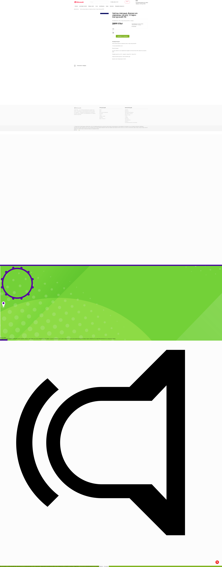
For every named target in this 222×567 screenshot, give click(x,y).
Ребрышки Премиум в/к (118, 84)
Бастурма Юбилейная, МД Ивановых (83, 85)
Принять (101, 566)
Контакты (127, 118)
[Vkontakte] (74, 116)
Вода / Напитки (102, 118)
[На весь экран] (2, 563)
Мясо (100, 109)
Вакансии (127, 111)
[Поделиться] (1, 563)
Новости (126, 121)
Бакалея (101, 117)
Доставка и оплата (129, 113)
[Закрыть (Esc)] (0, 563)
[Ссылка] (79, 2)
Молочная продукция (103, 112)
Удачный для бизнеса (129, 112)
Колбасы (101, 113)
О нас (126, 116)
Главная (126, 109)
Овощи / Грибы (102, 116)
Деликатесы (76, 9)
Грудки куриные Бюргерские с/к (139, 84)
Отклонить (106, 566)
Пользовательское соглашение (131, 122)
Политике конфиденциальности (87, 566)
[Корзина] (147, 6)
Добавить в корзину (123, 36)
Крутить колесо (3, 339)
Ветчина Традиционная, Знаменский (101, 85)
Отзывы (126, 117)
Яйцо (100, 111)
